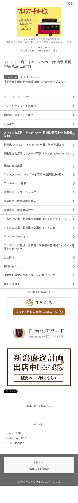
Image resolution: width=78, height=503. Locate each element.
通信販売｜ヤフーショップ (20, 192)
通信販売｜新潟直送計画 (19, 209)
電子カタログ (12, 283)
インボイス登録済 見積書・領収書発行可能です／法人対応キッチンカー (39, 247)
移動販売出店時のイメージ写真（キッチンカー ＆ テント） (37, 155)
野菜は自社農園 (13, 165)
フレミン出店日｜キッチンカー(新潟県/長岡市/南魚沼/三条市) (38, 134)
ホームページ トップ (16, 97)
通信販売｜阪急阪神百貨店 (20, 201)
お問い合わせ (12, 266)
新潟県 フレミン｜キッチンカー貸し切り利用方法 (34, 144)
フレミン (30, 482)
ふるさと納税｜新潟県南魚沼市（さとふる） (31, 227)
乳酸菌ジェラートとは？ (19, 114)
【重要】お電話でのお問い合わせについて (29, 275)
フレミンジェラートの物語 (20, 105)
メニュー (9, 123)
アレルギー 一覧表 (15, 183)
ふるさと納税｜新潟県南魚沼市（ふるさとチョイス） (36, 218)
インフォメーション (16, 236)
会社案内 (9, 257)
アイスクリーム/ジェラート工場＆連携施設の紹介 (34, 174)
